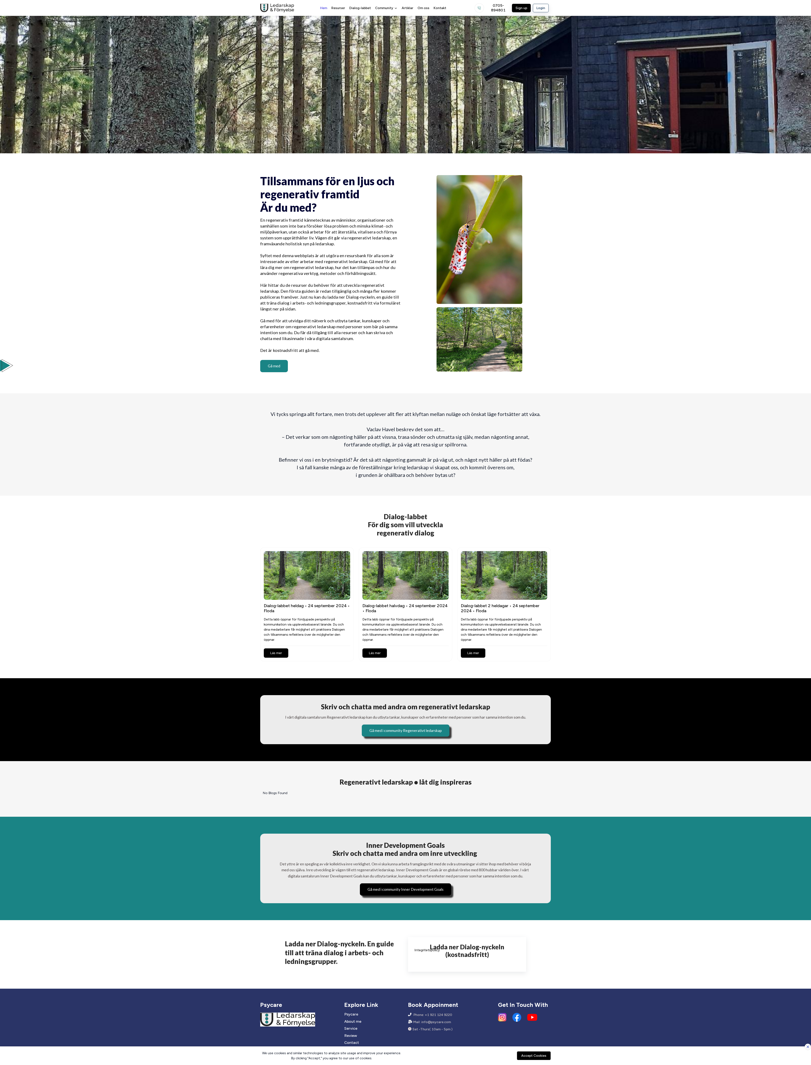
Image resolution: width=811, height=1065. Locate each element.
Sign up (521, 8)
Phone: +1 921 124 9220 (433, 1015)
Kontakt (440, 8)
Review (350, 1035)
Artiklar (407, 8)
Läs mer (276, 653)
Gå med (274, 366)
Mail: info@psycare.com (432, 1022)
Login (540, 8)
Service (350, 1028)
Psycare (351, 1014)
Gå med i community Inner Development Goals (405, 889)
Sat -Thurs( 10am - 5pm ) (432, 1029)
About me (352, 1021)
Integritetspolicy (427, 950)
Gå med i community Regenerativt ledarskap (405, 730)
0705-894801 (498, 8)
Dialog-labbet (360, 8)
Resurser (338, 8)
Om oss (423, 8)
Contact (351, 1042)
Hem (323, 8)
